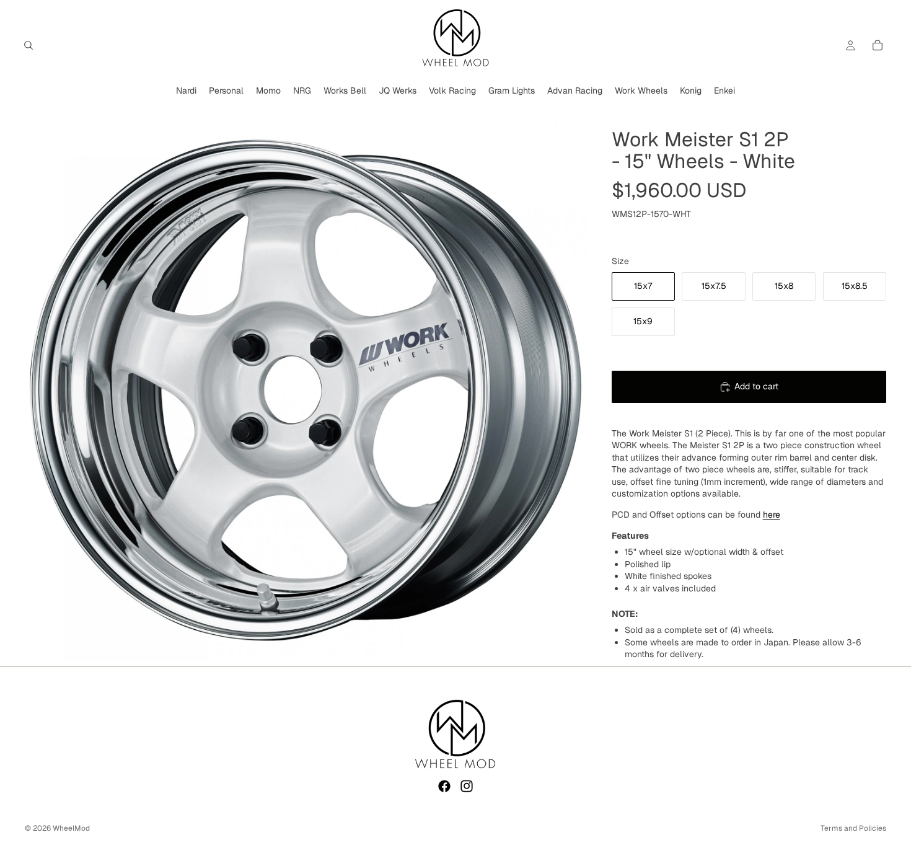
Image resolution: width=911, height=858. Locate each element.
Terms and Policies (853, 828)
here (771, 514)
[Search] (28, 45)
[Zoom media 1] (306, 385)
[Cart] (877, 45)
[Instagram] (466, 786)
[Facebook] (444, 786)
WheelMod (71, 828)
